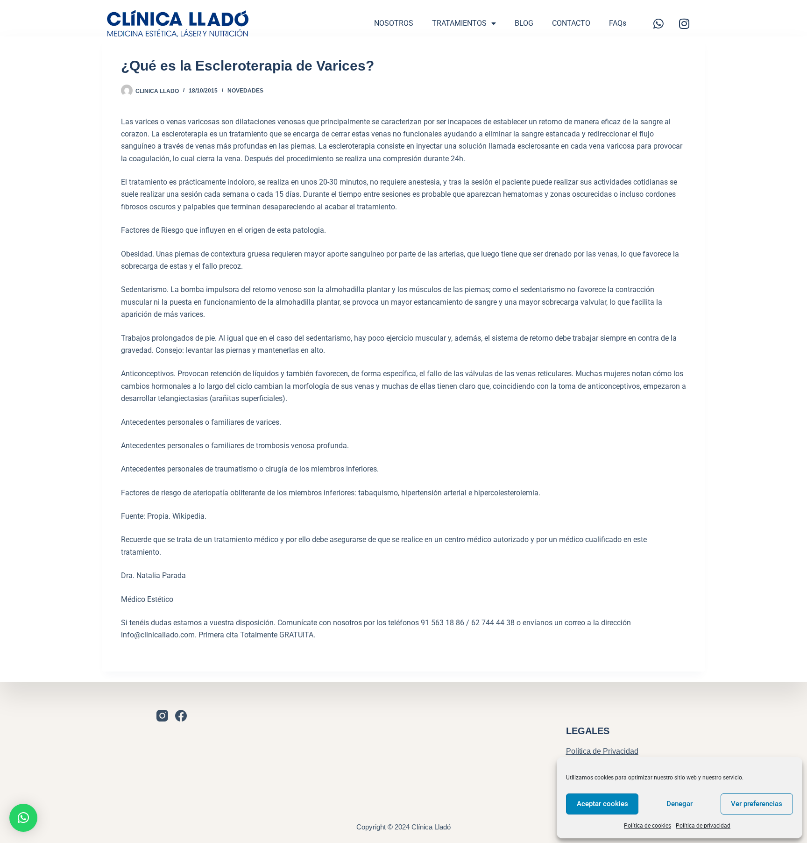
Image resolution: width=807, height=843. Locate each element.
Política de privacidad (703, 825)
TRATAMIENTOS (459, 23)
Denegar (679, 804)
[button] (23, 818)
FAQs (617, 23)
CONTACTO (571, 23)
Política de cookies (647, 825)
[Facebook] (181, 716)
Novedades (245, 90)
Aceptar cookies (602, 804)
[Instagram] (684, 23)
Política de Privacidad (602, 751)
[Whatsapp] (658, 23)
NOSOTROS (393, 23)
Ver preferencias (756, 804)
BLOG (524, 23)
